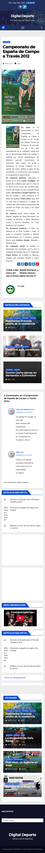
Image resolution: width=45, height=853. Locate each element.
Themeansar (39, 849)
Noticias (33, 318)
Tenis (22, 735)
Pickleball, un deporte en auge (21, 764)
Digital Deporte (22, 16)
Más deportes (18, 759)
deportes (25, 318)
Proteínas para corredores (22, 349)
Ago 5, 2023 (12, 793)
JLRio (22, 286)
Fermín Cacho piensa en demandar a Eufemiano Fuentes (21, 375)
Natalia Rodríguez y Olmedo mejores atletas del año (29, 273)
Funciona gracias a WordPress (12, 849)
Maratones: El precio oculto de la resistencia (20, 322)
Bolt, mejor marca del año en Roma (12, 273)
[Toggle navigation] (23, 27)
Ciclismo (8, 783)
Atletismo (6, 42)
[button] (41, 27)
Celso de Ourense (23, 409)
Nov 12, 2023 (12, 769)
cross (19, 63)
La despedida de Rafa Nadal (19, 739)
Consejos (17, 318)
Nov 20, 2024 (12, 745)
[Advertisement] (20, 549)
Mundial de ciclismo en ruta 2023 (20, 788)
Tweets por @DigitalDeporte (15, 678)
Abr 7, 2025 (12, 720)
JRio (18, 452)
